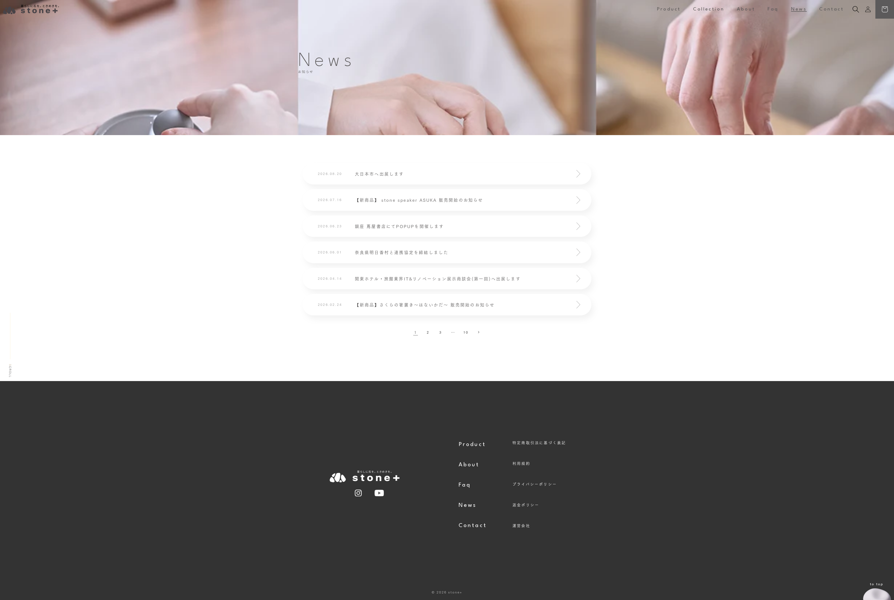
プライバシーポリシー (534, 484)
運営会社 (521, 525)
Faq (465, 485)
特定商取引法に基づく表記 (539, 442)
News (468, 505)
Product (472, 444)
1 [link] (415, 332)
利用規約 (521, 463)
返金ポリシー (525, 505)
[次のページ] (478, 332)
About (469, 465)
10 (465, 332)
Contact (473, 525)
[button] (856, 9)
